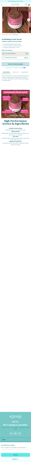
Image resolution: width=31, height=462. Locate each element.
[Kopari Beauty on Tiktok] (19, 434)
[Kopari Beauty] (15, 5)
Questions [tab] (20, 202)
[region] (15, 183)
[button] (15, 34)
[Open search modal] (26, 4)
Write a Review (18, 212)
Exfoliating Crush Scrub (12, 228)
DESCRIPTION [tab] (6, 72)
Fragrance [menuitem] (22, 195)
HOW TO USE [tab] (15, 72)
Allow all (15, 454)
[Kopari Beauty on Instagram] (15, 434)
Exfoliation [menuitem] (12, 198)
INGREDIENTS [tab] (24, 72)
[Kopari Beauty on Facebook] (11, 434)
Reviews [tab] (8, 202)
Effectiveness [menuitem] (15, 195)
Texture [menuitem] (7, 195)
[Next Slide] (27, 183)
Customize (14, 459)
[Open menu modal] (1, 4)
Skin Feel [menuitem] (19, 198)
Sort (16, 217)
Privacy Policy (22, 427)
